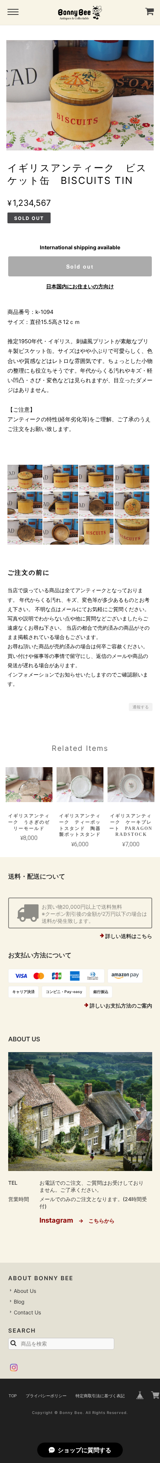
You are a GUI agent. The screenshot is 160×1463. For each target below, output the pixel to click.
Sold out (80, 266)
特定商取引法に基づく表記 (100, 1395)
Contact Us (27, 1312)
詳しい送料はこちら (128, 936)
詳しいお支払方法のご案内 (121, 1005)
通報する (140, 707)
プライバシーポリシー (46, 1395)
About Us (25, 1291)
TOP (13, 1395)
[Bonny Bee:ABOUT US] (80, 1111)
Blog (19, 1301)
